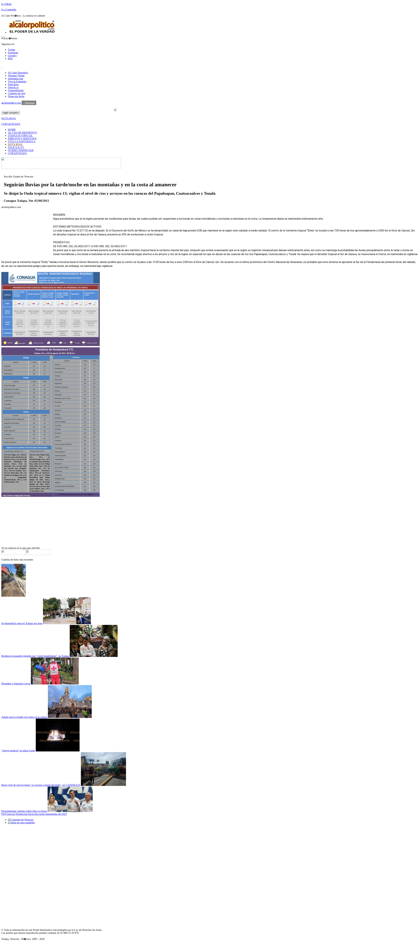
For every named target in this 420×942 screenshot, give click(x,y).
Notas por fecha (16, 96)
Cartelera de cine (16, 93)
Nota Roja (13, 84)
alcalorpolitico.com (11, 102)
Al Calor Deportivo (18, 72)
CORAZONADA (17, 153)
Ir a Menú (6, 4)
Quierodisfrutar (16, 90)
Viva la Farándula (17, 81)
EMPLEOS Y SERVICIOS (22, 138)
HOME (12, 129)
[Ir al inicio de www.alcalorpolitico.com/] (31, 32)
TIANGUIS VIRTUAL (20, 135)
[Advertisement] (26, 233)
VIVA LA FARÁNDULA (21, 141)
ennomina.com (15, 78)
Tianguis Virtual (16, 75)
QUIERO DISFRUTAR (20, 150)
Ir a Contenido (8, 9)
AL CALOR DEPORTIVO (22, 132)
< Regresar (29, 102)
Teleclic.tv (13, 87)
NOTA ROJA (15, 144)
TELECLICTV (16, 147)
